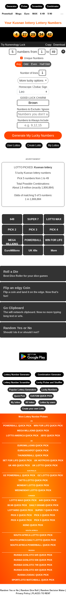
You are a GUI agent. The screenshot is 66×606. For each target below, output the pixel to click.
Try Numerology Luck (13, 44)
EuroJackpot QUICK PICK (33, 450)
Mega (18, 13)
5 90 (50, 13)
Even (34, 64)
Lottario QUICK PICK (20, 510)
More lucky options (31, 80)
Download (59, 44)
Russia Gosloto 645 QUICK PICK (33, 555)
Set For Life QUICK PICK (17, 460)
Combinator (53, 6)
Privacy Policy (23, 593)
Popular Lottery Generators (22, 389)
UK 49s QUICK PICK (19, 465)
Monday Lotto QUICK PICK (33, 485)
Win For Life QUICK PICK (48, 425)
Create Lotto (34, 145)
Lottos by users (47, 402)
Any (18, 64)
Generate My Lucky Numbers (33, 135)
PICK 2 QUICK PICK (21, 515)
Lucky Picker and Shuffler (49, 382)
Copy (48, 44)
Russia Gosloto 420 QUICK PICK (33, 570)
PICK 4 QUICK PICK (21, 520)
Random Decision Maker (53, 590)
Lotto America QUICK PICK (22, 435)
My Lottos (53, 145)
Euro (26, 13)
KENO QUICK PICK (33, 525)
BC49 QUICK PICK (17, 505)
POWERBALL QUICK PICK (17, 425)
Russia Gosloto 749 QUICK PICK (33, 565)
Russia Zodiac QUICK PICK (33, 575)
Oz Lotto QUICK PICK (50, 475)
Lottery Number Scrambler (17, 382)
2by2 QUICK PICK (50, 435)
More (54, 250)
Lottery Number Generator (17, 374)
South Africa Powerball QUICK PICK (33, 545)
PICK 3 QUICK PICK (44, 515)
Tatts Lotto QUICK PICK (33, 480)
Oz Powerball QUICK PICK (19, 475)
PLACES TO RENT (41, 593)
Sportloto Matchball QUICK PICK (33, 580)
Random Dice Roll (30, 590)
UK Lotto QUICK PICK (45, 465)
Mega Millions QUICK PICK (33, 430)
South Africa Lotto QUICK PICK (33, 535)
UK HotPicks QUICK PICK (48, 460)
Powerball (7, 13)
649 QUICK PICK (48, 500)
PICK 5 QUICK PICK (44, 520)
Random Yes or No (9, 590)
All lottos (29, 402)
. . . (62, 13)
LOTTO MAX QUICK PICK (23, 500)
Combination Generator (49, 374)
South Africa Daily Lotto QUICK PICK (33, 540)
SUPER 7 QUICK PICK (46, 510)
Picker (24, 6)
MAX (34, 13)
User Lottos (13, 145)
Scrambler (37, 6)
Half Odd (45, 64)
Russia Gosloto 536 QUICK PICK (33, 560)
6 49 (42, 13)
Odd (26, 64)
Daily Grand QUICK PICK (43, 505)
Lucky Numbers (49, 389)
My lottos (15, 402)
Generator (11, 6)
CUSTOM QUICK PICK (41, 396)
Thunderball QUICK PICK (33, 455)
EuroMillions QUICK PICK (33, 445)
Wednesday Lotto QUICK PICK (33, 490)
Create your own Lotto (33, 408)
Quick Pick (19, 396)
